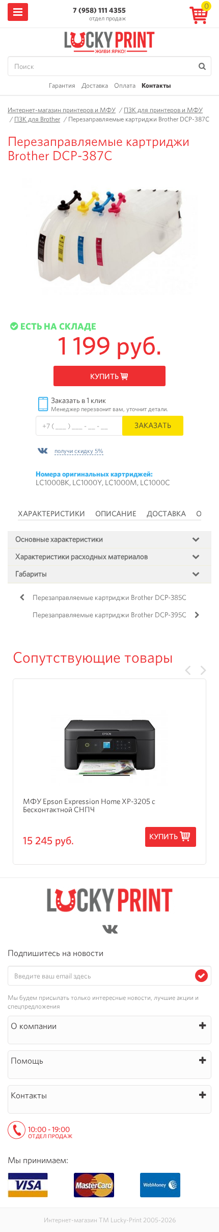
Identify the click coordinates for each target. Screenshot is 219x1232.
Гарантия (62, 85)
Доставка (94, 85)
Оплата (124, 85)
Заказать (152, 425)
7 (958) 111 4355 (99, 10)
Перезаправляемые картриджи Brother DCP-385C (109, 597)
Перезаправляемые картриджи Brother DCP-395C (109, 614)
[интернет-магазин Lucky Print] (109, 41)
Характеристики (51, 514)
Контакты (156, 85)
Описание (115, 514)
